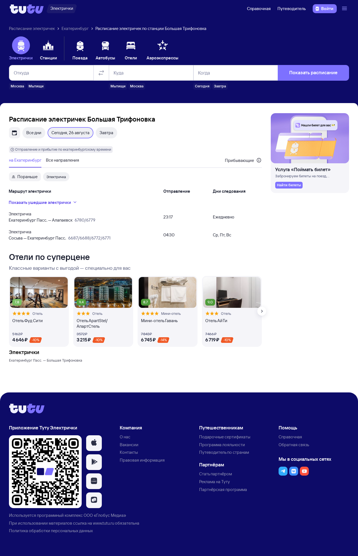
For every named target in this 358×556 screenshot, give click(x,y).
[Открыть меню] (345, 8)
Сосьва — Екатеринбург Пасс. (37, 238)
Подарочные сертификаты (224, 436)
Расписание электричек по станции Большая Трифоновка (150, 28)
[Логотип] (26, 8)
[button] (94, 443)
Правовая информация (142, 460)
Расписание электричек (32, 28)
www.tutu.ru (103, 523)
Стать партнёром (215, 473)
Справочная (259, 8)
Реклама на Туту (214, 481)
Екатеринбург (75, 28)
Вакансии (129, 444)
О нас (125, 436)
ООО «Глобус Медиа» (105, 515)
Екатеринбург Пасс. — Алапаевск (40, 220)
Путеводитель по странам (224, 452)
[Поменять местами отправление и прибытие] (101, 73)
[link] (289, 185)
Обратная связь (294, 444)
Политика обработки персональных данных (51, 530)
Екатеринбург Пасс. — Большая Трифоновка (45, 360)
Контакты (129, 452)
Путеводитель (291, 8)
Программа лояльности (222, 444)
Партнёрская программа (223, 489)
